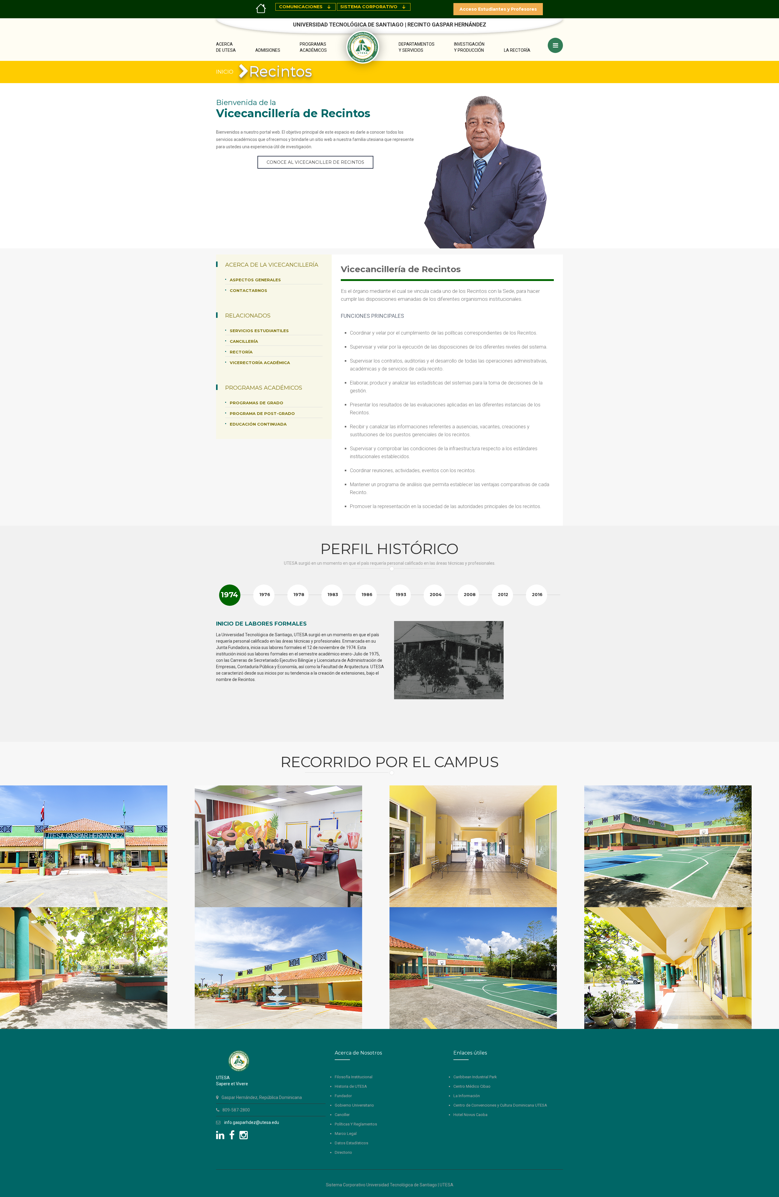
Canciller (342, 1114)
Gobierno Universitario (354, 1105)
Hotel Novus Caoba (470, 1114)
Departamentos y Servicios (417, 47)
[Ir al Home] (261, 8)
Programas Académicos (313, 47)
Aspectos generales (255, 279)
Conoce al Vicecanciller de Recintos (315, 162)
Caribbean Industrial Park (475, 1077)
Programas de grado (256, 402)
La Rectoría (517, 50)
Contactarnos (248, 290)
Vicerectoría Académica (260, 362)
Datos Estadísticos (351, 1143)
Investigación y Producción (469, 47)
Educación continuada (258, 424)
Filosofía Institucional (353, 1077)
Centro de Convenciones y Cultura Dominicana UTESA (500, 1105)
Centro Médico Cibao (472, 1086)
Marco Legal (346, 1133)
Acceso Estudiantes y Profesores (498, 9)
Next (555, 675)
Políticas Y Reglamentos (356, 1124)
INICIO (224, 71)
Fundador (343, 1095)
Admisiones (267, 50)
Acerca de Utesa (226, 47)
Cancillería (244, 341)
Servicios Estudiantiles (259, 330)
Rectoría (241, 351)
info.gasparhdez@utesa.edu (251, 1122)
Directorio (343, 1152)
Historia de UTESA (351, 1086)
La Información (466, 1095)
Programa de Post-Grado (262, 413)
